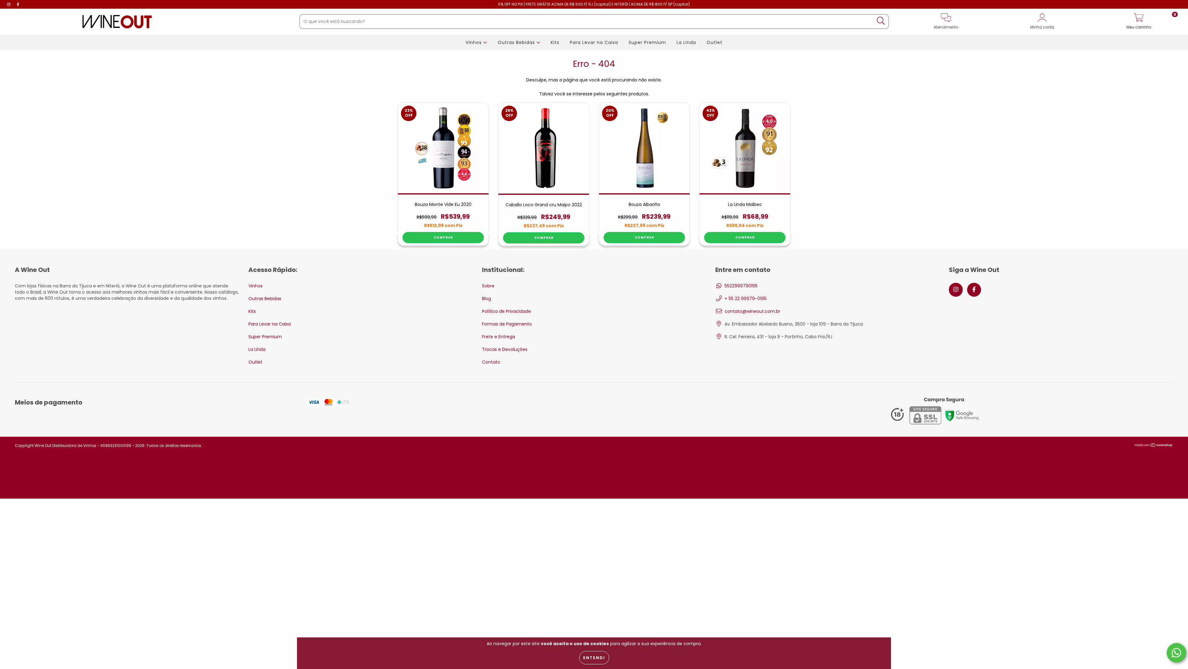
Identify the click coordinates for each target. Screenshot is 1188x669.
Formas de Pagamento (507, 324)
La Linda (686, 42)
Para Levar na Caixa (594, 42)
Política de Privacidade (506, 311)
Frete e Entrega (498, 337)
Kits (555, 42)
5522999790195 (741, 286)
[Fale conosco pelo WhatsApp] (1176, 652)
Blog (486, 298)
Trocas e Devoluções (504, 349)
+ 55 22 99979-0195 (746, 298)
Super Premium (647, 42)
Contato (491, 362)
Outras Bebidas (517, 42)
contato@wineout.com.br (752, 311)
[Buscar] (881, 21)
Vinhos (474, 42)
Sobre (488, 286)
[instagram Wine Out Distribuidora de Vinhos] (9, 4)
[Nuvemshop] (1153, 445)
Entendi (594, 657)
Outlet (714, 42)
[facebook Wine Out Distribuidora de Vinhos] (18, 4)
